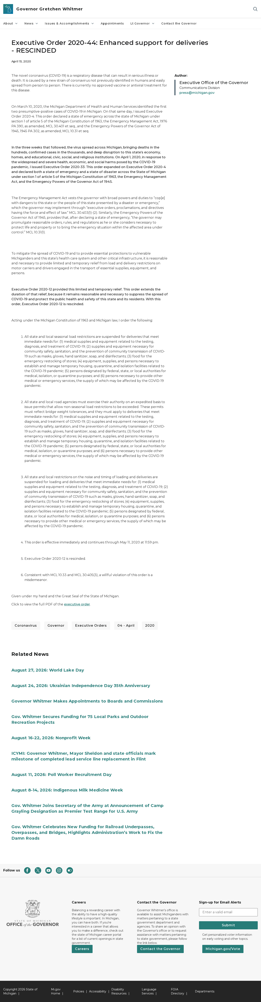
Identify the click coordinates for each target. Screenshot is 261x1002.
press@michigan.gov (197, 93)
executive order (77, 604)
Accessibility (97, 991)
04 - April (126, 625)
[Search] (255, 9)
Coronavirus (26, 625)
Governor (56, 625)
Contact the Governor (179, 23)
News (28, 23)
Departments (204, 991)
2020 (150, 625)
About (8, 23)
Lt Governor (140, 23)
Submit (228, 925)
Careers (82, 949)
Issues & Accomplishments (67, 23)
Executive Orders (91, 625)
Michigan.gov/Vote (223, 949)
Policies (78, 991)
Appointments (112, 23)
